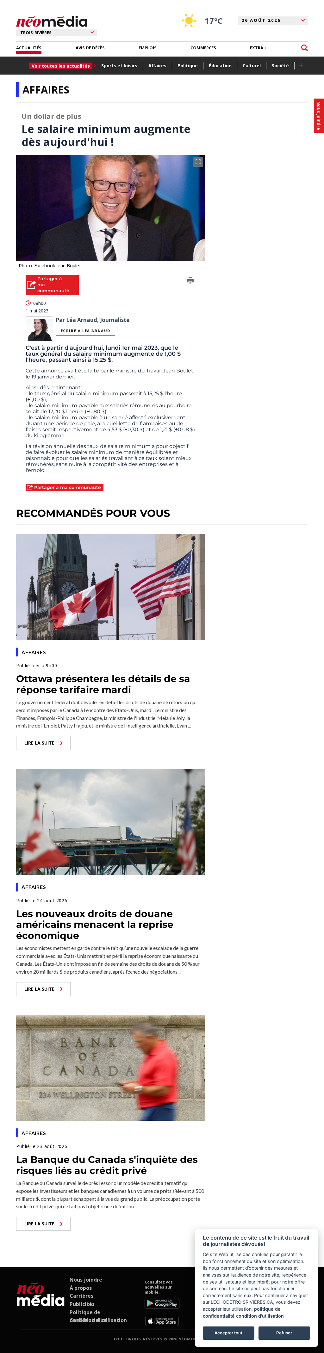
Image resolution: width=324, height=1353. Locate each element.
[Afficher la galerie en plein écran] (198, 162)
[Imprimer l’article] (190, 282)
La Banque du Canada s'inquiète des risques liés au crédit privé (107, 1165)
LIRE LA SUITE (39, 743)
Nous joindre (86, 1279)
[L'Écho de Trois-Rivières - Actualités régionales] (51, 21)
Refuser (284, 1332)
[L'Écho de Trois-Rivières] (40, 1303)
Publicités (82, 1304)
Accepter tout (228, 1332)
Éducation (220, 66)
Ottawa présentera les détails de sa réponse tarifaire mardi (103, 684)
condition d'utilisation (260, 1316)
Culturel (252, 66)
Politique (188, 66)
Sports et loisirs (119, 66)
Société (280, 66)
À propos (81, 1287)
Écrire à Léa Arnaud (85, 330)
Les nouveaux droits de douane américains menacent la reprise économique (94, 924)
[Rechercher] (304, 48)
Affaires (157, 66)
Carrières (81, 1295)
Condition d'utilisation (98, 1320)
